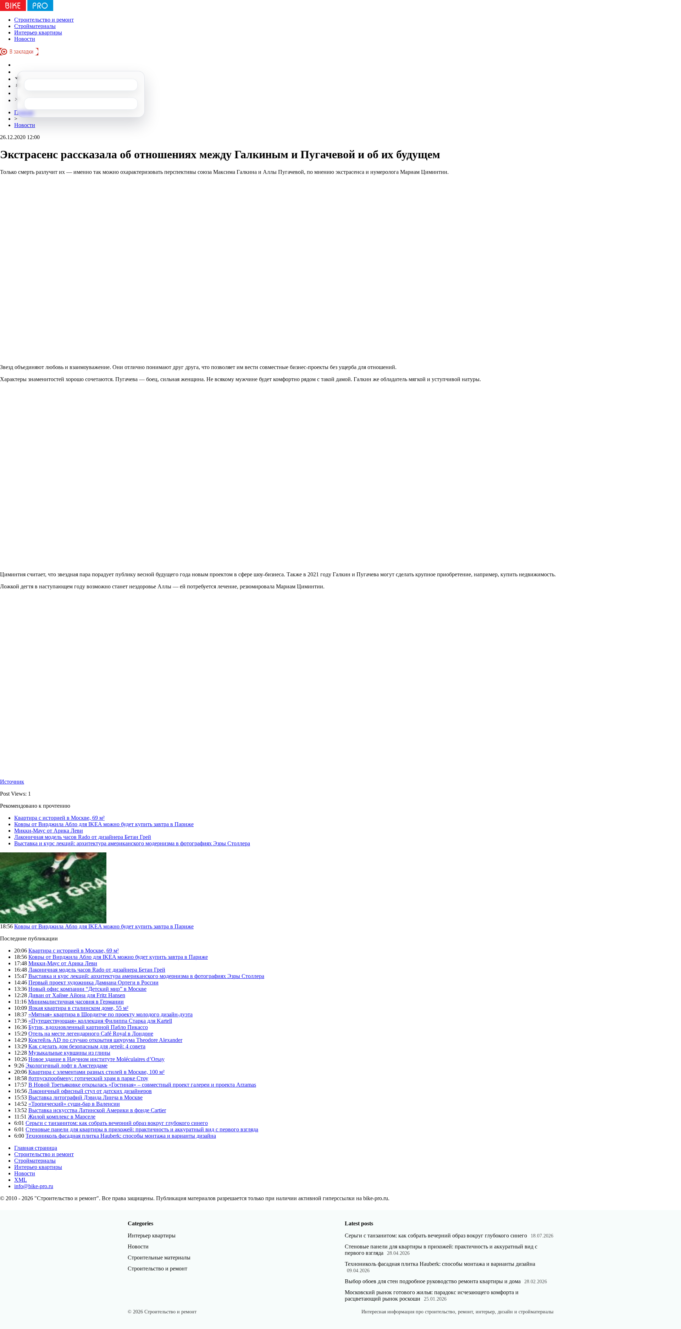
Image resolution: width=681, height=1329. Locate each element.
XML (20, 1180)
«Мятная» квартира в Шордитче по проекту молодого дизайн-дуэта (110, 1014)
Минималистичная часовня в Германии (76, 1002)
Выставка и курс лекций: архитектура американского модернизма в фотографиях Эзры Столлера (132, 843)
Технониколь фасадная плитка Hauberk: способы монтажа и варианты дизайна (121, 1136)
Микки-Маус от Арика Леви (48, 831)
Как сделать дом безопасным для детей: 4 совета (86, 1046)
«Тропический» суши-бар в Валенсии (74, 1104)
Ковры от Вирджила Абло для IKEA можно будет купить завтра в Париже (104, 824)
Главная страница (35, 1148)
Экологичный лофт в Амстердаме (66, 1065)
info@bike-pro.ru (33, 1186)
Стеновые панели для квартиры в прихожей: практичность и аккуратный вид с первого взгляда (142, 1129)
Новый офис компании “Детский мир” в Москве (87, 989)
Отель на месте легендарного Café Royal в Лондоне (90, 1034)
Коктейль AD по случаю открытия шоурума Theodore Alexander (105, 1040)
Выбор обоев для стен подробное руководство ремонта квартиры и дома (433, 1281)
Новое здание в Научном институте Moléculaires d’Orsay (96, 1059)
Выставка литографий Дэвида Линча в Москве (85, 1097)
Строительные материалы (159, 1257)
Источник (12, 782)
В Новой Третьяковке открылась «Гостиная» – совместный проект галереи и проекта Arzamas (142, 1085)
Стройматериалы (35, 26)
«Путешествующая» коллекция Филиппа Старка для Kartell (100, 1021)
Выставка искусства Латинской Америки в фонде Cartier (97, 1110)
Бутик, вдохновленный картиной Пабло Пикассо (88, 1027)
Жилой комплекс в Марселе (61, 1117)
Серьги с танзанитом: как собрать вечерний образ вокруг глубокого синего (117, 1123)
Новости (24, 39)
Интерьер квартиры (38, 32)
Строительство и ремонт (44, 20)
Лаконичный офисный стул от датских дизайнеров (90, 1091)
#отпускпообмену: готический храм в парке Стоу (88, 1078)
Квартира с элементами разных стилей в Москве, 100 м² (96, 1072)
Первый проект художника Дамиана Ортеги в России (93, 982)
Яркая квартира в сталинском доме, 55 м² (78, 1008)
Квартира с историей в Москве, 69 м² (59, 818)
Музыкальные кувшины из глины (69, 1053)
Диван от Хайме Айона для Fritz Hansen (76, 995)
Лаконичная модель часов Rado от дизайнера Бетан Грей (82, 837)
